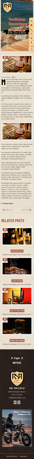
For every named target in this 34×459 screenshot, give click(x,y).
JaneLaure (7, 77)
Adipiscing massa (17, 251)
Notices (17, 362)
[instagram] (18, 402)
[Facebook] (15, 402)
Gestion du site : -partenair (17, 456)
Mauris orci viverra (17, 340)
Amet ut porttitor (17, 311)
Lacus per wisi (17, 281)
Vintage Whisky (8, 203)
